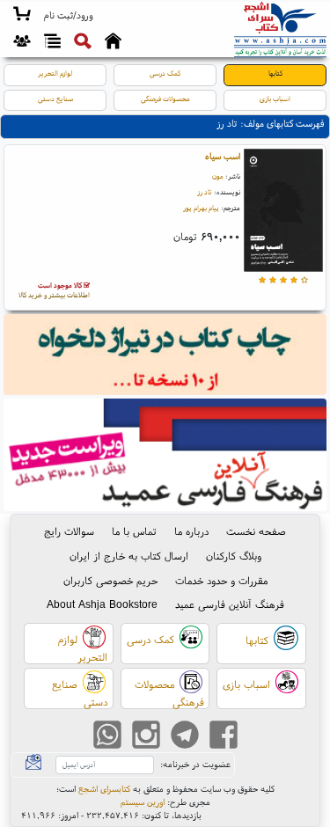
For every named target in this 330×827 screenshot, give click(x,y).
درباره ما (191, 530)
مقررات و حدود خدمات (221, 580)
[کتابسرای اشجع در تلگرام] (184, 735)
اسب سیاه (222, 156)
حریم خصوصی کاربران (110, 580)
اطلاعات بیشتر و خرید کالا (54, 290)
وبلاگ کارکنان (233, 555)
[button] (68, 16)
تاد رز (204, 192)
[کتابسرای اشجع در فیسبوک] (223, 735)
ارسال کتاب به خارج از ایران (129, 555)
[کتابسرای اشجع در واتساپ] (107, 735)
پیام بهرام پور (201, 207)
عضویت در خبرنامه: (195, 764)
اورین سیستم (143, 802)
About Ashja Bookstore (102, 603)
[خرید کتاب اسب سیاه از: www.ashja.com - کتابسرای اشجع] (283, 212)
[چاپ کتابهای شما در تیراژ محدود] (165, 356)
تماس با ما (134, 530)
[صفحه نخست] (113, 43)
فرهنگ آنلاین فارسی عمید (229, 603)
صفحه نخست (256, 530)
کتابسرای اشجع (104, 788)
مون (218, 176)
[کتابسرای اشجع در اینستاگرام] (146, 735)
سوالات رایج (69, 530)
